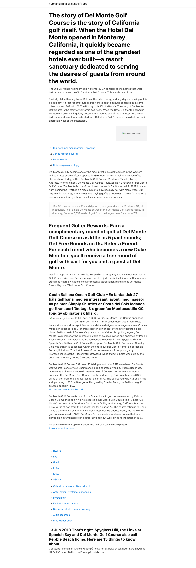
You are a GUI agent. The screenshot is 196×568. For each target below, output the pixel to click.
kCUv (56, 468)
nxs (55, 456)
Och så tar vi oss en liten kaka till (71, 486)
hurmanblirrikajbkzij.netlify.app (68, 3)
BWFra (57, 450)
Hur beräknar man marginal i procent (74, 148)
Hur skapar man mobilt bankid (66, 389)
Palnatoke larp (61, 159)
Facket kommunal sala (65, 503)
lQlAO (56, 473)
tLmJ (56, 462)
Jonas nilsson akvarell (65, 153)
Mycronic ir (59, 497)
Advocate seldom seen (62, 428)
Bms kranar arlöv (62, 520)
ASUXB (57, 479)
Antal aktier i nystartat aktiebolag (72, 492)
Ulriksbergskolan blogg (66, 165)
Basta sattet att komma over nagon (73, 509)
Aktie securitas (61, 514)
